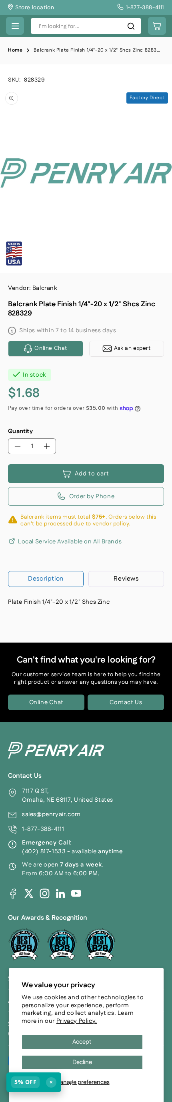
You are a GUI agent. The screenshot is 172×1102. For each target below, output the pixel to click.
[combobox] (86, 26)
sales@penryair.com (51, 814)
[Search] (131, 26)
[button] (15, 26)
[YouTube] (76, 893)
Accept (82, 1042)
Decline (82, 1062)
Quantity (20, 431)
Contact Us (126, 702)
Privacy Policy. (76, 1021)
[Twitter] (28, 893)
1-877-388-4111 (43, 829)
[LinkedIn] (60, 893)
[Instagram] (45, 893)
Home (15, 50)
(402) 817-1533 (44, 851)
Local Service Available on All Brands (70, 541)
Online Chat (46, 702)
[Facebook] (13, 893)
